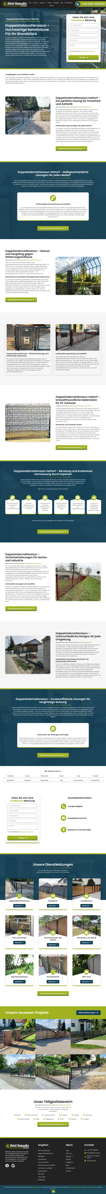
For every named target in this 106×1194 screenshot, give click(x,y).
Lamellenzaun (42, 1159)
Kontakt (51, 5)
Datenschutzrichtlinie (37, 1187)
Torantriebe (41, 1177)
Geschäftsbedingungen (91, 1187)
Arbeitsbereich (69, 2)
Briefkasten (41, 1180)
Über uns (35, 2)
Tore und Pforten (43, 1162)
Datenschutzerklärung (88, 51)
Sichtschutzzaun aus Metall (46, 1165)
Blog (62, 2)
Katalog (49, 2)
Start (30, 2)
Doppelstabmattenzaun (45, 1153)
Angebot (42, 2)
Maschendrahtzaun (44, 1150)
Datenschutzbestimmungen (75, 1187)
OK (53, 1191)
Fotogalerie (56, 2)
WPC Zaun (41, 1174)
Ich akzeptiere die (82, 51)
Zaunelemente (42, 1171)
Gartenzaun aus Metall (45, 1168)
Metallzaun (41, 1156)
